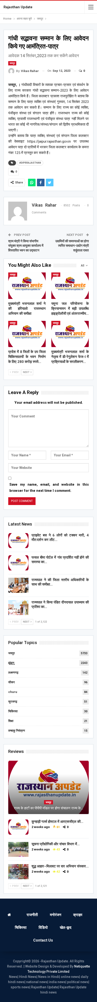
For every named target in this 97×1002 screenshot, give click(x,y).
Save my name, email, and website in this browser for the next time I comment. (49, 487)
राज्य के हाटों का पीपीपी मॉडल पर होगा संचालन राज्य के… (48, 808)
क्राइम (77, 915)
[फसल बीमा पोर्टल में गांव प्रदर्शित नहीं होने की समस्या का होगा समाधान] (18, 562)
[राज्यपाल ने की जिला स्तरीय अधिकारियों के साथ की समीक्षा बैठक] (18, 585)
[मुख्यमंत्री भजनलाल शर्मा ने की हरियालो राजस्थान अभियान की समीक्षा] (27, 285)
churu (12, 692)
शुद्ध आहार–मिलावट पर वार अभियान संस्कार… (60, 866)
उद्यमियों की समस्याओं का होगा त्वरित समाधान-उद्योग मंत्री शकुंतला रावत (72, 245)
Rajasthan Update (18, 7)
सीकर (11, 682)
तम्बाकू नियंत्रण (16, 730)
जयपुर (12, 63)
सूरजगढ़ (12, 701)
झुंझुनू (11, 663)
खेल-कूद (65, 927)
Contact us (43, 940)
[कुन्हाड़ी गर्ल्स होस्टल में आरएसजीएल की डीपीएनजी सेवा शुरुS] (18, 827)
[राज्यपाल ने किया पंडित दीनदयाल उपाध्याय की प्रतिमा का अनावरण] (18, 607)
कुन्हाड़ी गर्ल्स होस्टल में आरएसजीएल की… (57, 821)
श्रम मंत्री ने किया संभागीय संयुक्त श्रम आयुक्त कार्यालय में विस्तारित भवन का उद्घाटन (25, 245)
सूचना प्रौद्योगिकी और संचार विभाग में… (56, 844)
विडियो (43, 927)
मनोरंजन (55, 915)
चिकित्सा (13, 711)
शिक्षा (10, 721)
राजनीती (32, 915)
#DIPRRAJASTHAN (30, 162)
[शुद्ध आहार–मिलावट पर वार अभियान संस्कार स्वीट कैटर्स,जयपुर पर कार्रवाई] (18, 871)
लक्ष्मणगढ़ (13, 672)
